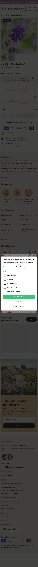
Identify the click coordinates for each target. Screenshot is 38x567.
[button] (19, 306)
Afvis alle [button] (19, 302)
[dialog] (19, 284)
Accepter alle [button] (19, 296)
